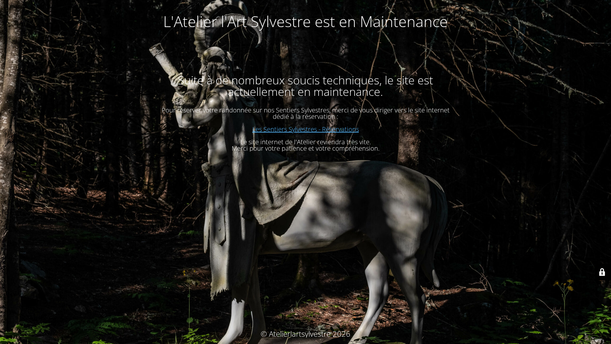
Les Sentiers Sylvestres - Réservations (305, 129)
